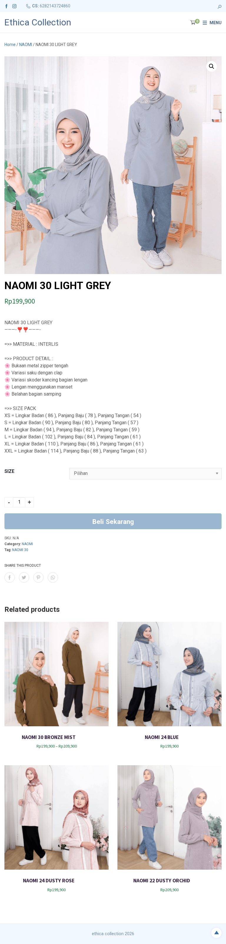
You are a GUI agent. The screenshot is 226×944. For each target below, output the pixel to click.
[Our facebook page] (6, 6)
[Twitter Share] (24, 577)
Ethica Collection (37, 22)
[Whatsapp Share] (53, 577)
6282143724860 (55, 6)
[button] (211, 66)
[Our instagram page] (14, 6)
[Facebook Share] (9, 577)
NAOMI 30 (20, 550)
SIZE (9, 471)
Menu (216, 22)
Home (10, 44)
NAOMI (25, 44)
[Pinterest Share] (38, 577)
